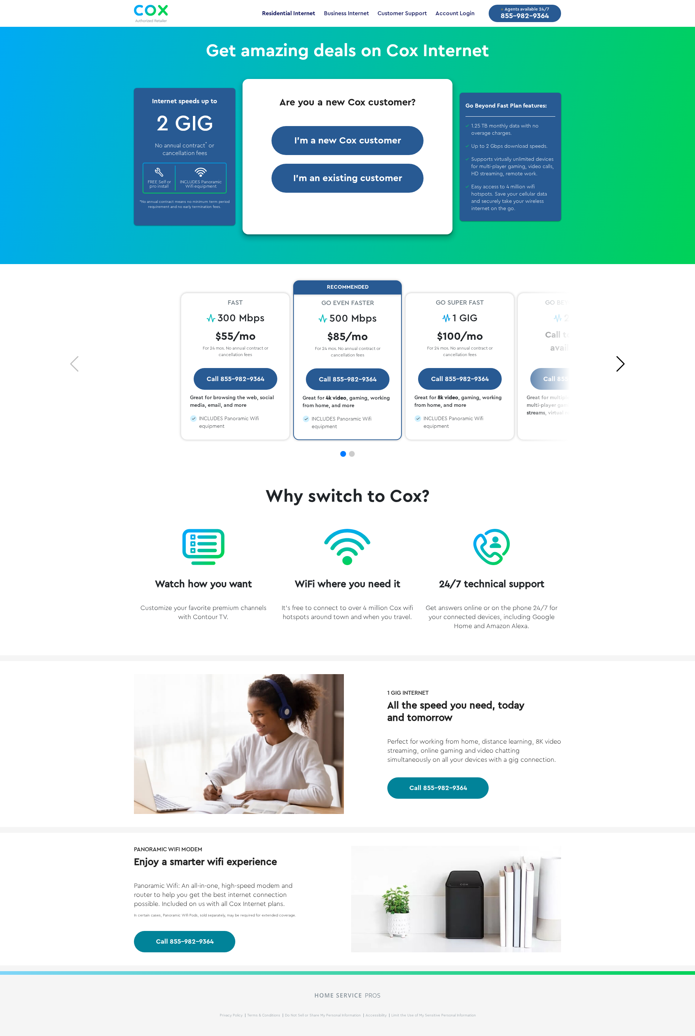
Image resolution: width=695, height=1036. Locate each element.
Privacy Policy (232, 1015)
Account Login (455, 13)
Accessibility (377, 1015)
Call (438, 788)
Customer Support (402, 13)
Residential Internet (288, 13)
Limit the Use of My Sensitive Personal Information (433, 1015)
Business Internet (346, 13)
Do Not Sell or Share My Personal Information (323, 1015)
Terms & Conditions (264, 1015)
